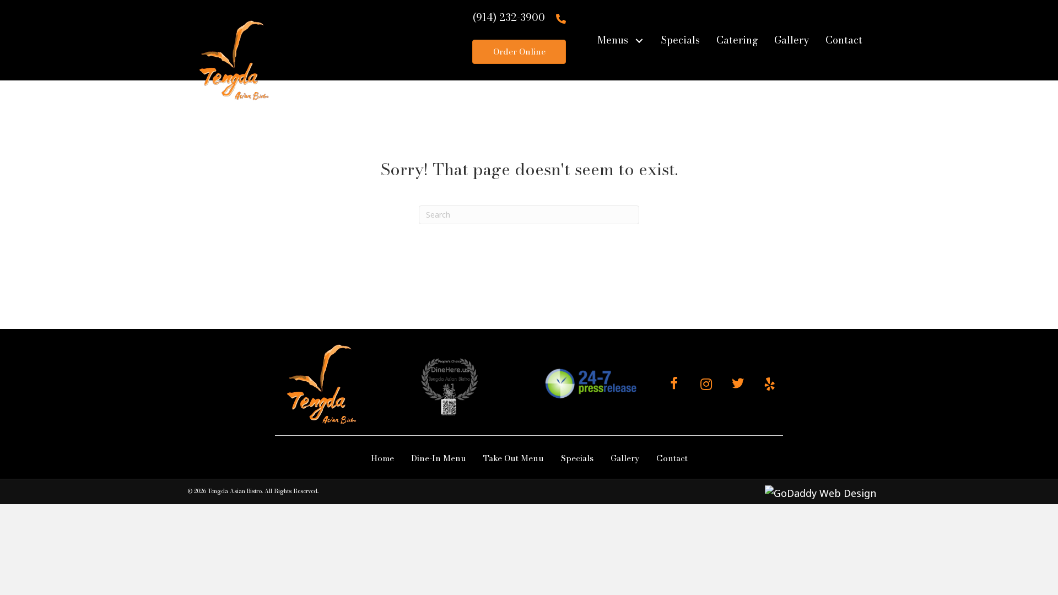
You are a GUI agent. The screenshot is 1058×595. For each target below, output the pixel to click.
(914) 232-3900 (509, 17)
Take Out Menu (513, 458)
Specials (577, 458)
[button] (639, 40)
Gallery (625, 458)
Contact (672, 458)
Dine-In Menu (438, 458)
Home (382, 458)
